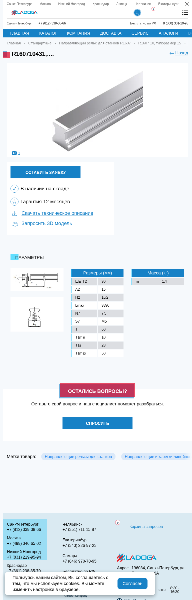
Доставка (111, 33)
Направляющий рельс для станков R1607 (95, 43)
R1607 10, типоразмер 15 (159, 43)
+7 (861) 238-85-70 (24, 571)
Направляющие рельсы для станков (78, 457)
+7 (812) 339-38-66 (52, 23)
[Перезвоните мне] (137, 12)
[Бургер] (185, 12)
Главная (19, 33)
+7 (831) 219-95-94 (24, 557)
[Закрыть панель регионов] (187, 4)
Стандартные (40, 43)
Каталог (48, 33)
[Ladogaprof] (24, 10)
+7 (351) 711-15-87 (79, 529)
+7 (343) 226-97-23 (79, 545)
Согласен (132, 583)
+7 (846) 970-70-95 (79, 561)
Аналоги (168, 33)
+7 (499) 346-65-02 (24, 543)
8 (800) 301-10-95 (175, 23)
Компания (78, 33)
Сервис (140, 33)
